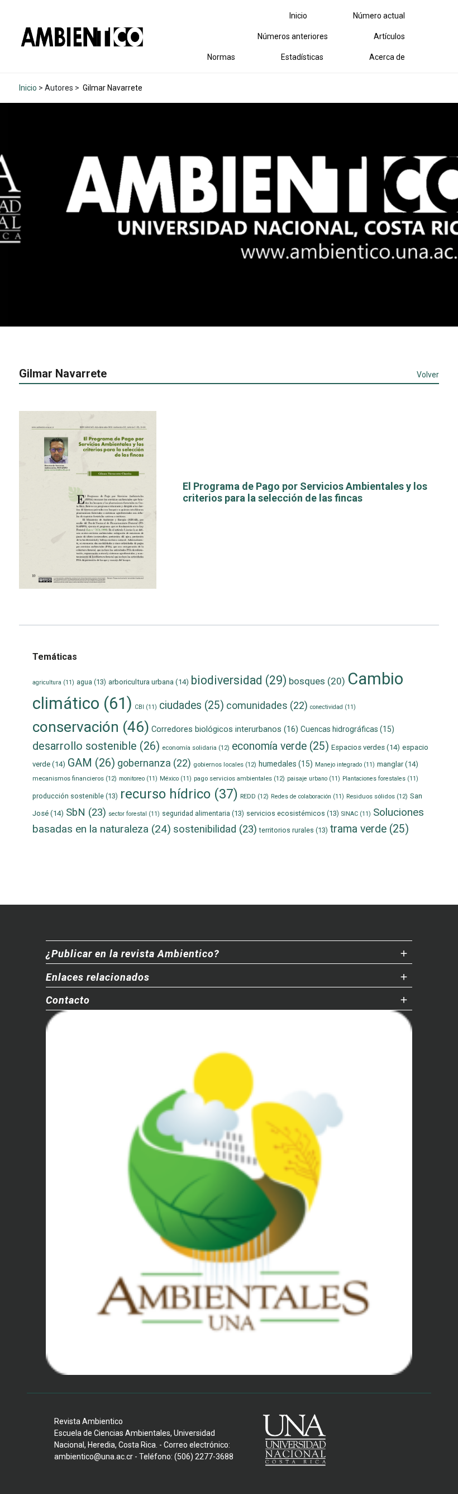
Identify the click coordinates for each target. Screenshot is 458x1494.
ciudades (191, 705)
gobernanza (154, 763)
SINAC (356, 813)
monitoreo (138, 778)
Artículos (389, 36)
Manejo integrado (345, 764)
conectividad (333, 707)
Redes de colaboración (307, 796)
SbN (86, 812)
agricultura (53, 682)
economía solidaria (196, 747)
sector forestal (134, 813)
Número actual (379, 15)
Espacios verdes (365, 747)
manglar (397, 764)
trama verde (369, 828)
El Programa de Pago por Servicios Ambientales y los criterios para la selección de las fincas (305, 492)
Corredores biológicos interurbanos (224, 729)
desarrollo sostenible (96, 746)
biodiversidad (239, 680)
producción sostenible (75, 796)
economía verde (280, 746)
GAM (91, 763)
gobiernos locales (224, 764)
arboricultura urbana (148, 682)
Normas (221, 57)
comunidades (267, 705)
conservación (90, 726)
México (176, 778)
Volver (428, 374)
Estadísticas (302, 57)
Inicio (298, 15)
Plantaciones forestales (380, 778)
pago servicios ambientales (239, 778)
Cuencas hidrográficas (347, 729)
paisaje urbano (313, 778)
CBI (146, 707)
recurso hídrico (179, 794)
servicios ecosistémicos (292, 813)
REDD (254, 796)
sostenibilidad (215, 829)
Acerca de (387, 57)
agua (91, 682)
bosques (317, 681)
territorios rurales (293, 830)
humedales (286, 763)
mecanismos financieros (74, 778)
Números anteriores (292, 36)
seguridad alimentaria (203, 813)
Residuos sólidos (377, 796)
